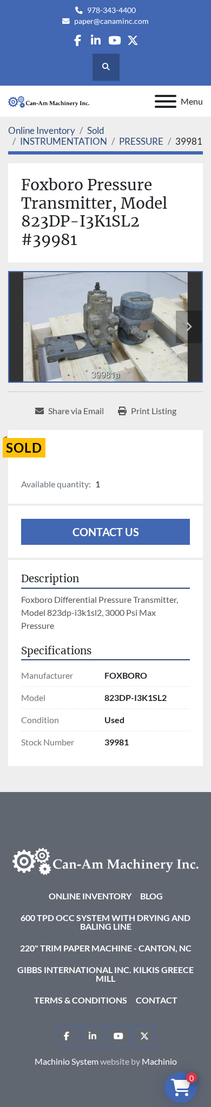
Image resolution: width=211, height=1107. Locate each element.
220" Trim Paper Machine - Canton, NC (106, 948)
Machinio (159, 1061)
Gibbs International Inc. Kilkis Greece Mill (105, 973)
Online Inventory (90, 896)
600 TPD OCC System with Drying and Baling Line (105, 921)
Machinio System (66, 1061)
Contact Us (105, 531)
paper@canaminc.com (111, 21)
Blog (151, 896)
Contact (156, 1000)
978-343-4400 (111, 10)
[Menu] (165, 101)
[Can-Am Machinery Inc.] (105, 860)
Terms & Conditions (80, 1000)
